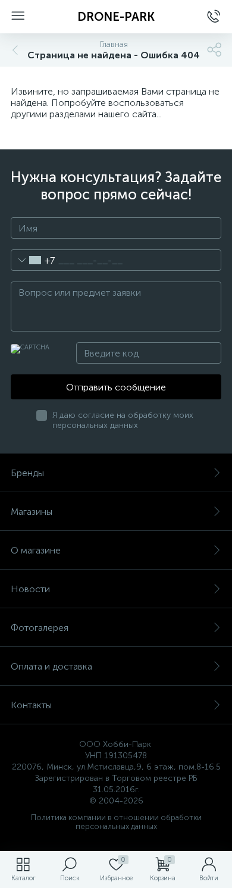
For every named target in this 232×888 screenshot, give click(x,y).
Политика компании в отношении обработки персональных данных (116, 822)
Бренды (27, 473)
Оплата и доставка (51, 666)
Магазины (31, 511)
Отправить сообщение (116, 387)
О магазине (36, 550)
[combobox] (33, 260)
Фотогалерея (39, 627)
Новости (30, 589)
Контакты (31, 705)
